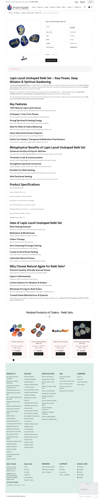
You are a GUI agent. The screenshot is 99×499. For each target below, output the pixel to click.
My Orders (62, 469)
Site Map (26, 472)
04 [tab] (20, 360)
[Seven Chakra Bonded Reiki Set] (38, 330)
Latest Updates (28, 477)
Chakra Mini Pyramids (60, 342)
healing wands (28, 408)
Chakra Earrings (11, 416)
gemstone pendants (29, 395)
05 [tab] (23, 360)
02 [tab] (16, 360)
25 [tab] (69, 360)
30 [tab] (81, 360)
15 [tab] (46, 360)
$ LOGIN (72, 27)
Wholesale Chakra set (13, 421)
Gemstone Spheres (12, 446)
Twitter (80, 472)
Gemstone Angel (28, 418)
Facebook (80, 467)
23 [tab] (64, 360)
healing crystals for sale (31, 437)
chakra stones (28, 439)
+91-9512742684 (12, 482)
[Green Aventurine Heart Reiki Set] (82, 330)
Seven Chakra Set (29, 431)
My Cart (61, 467)
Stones (59, 7)
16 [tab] (48, 360)
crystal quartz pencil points (14, 423)
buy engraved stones (12, 434)
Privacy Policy (81, 384)
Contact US (27, 474)
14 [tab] (43, 360)
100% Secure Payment (48, 469)
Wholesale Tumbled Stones (14, 441)
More (70, 7)
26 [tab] (71, 360)
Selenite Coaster (11, 459)
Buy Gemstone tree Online (14, 431)
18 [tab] (53, 360)
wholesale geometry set (31, 405)
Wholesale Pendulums (30, 379)
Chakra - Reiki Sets (27, 13)
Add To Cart (51, 60)
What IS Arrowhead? (47, 376)
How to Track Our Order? (66, 384)
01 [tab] (13, 360)
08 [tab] (30, 360)
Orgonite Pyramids (12, 444)
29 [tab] (78, 360)
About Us (40, 7)
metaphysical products (30, 397)
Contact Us (77, 7)
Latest (46, 7)
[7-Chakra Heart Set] (17, 330)
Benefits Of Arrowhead (48, 379)
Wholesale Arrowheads (13, 429)
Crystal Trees (27, 421)
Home (34, 7)
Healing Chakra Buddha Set (14, 406)
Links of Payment (46, 472)
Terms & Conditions (82, 382)
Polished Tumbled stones (31, 424)
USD (90, 2)
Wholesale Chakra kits (13, 426)
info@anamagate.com (14, 485)
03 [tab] (18, 360)
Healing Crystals (28, 426)
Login (76, 2)
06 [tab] (25, 360)
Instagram (81, 474)
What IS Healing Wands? (49, 416)
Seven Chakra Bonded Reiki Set (38, 342)
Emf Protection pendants (31, 413)
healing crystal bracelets (31, 392)
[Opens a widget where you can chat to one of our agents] (88, 490)
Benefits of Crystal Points (49, 393)
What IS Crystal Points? (48, 391)
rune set (26, 400)
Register (82, 2)
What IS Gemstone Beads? (49, 400)
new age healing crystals (31, 390)
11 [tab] (37, 360)
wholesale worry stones (31, 403)
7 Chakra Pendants (29, 387)
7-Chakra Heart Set (17, 342)
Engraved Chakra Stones (31, 434)
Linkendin (80, 469)
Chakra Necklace (11, 418)
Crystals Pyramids (11, 449)
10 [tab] (34, 360)
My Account (62, 472)
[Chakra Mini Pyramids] (60, 330)
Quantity (47, 54)
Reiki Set (38, 13)
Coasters (9, 452)
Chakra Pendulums (29, 376)
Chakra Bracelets (28, 382)
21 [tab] (60, 360)
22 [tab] (62, 360)
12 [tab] (39, 360)
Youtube (80, 477)
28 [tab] (76, 360)
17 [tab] (50, 360)
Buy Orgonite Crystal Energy (31, 416)
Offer (64, 7)
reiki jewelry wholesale (13, 408)
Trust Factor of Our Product (66, 381)
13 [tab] (41, 360)
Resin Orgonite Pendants (31, 411)
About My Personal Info (48, 467)
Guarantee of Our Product (66, 391)
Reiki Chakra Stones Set (13, 390)
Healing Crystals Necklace (31, 384)
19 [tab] (55, 360)
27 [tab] (74, 360)
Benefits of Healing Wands (49, 419)
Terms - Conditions (64, 474)
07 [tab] (27, 360)
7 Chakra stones (28, 429)
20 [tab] (57, 360)
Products (52, 7)
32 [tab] (85, 360)
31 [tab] (83, 360)
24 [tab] (67, 360)
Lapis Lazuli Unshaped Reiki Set (55, 21)
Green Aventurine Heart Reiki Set (82, 342)
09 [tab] (32, 360)
